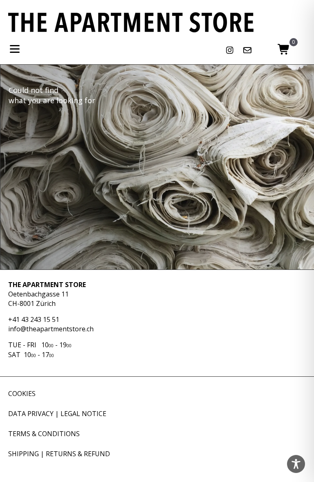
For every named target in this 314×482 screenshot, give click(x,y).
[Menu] (15, 49)
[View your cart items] (283, 50)
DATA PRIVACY (31, 413)
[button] (230, 50)
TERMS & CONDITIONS (44, 433)
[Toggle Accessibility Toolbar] (296, 464)
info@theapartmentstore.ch (51, 328)
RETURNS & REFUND (78, 453)
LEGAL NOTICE (83, 413)
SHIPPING (23, 453)
